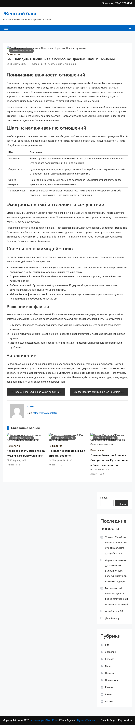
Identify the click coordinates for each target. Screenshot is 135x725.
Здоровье (110, 652)
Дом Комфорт (113, 618)
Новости (109, 673)
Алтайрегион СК (114, 611)
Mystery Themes (86, 720)
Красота (109, 659)
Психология (13, 54)
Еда (107, 645)
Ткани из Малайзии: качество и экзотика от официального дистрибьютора (116, 545)
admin (35, 64)
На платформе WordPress (44, 720)
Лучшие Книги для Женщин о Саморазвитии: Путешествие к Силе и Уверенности (109, 460)
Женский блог (20, 13)
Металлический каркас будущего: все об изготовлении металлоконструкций (116, 596)
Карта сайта (125, 720)
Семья (108, 694)
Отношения (69, 64)
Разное (109, 687)
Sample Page (108, 720)
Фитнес (109, 701)
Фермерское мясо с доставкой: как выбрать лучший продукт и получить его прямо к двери (116, 571)
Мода (108, 666)
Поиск (104, 497)
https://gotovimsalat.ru (45, 413)
